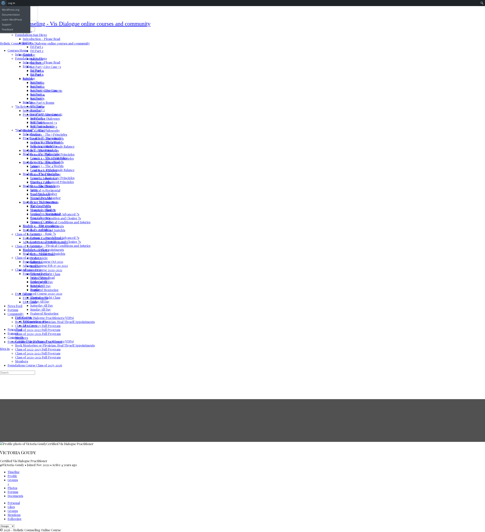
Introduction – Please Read (41, 62)
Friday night (39, 282)
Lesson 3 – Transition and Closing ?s (55, 242)
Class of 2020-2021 (28, 270)
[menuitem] (3, 3)
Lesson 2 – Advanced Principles (52, 182)
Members (21, 361)
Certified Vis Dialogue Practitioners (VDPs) (44, 341)
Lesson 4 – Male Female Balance (52, 170)
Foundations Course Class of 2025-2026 (35, 365)
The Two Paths (40, 206)
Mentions (14, 515)
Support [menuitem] (6, 24)
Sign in (5, 349)
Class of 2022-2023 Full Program (37, 349)
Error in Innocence (43, 202)
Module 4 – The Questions (41, 226)
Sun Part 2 (37, 110)
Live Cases (30, 325)
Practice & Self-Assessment (42, 138)
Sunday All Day (40, 309)
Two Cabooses (40, 218)
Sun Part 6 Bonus (42, 126)
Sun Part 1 (37, 106)
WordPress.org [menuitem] (10, 9)
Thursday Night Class (45, 297)
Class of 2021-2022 (28, 258)
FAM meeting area (35, 321)
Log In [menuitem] (11, 3)
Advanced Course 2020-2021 (42, 294)
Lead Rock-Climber (43, 194)
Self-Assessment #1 (43, 146)
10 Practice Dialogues (45, 142)
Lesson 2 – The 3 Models (47, 162)
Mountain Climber (43, 210)
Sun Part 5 (37, 122)
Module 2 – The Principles (41, 174)
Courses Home (18, 50)
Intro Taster (23, 54)
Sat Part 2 (37, 86)
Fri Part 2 (36, 74)
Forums (13, 333)
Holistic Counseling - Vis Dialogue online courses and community (75, 23)
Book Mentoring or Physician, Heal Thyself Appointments (55, 345)
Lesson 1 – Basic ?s (43, 234)
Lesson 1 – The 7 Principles (48, 158)
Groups (13, 511)
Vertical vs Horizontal (45, 214)
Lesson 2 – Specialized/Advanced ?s (54, 238)
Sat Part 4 (37, 94)
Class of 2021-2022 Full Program (37, 353)
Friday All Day (39, 301)
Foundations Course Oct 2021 (43, 262)
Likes (11, 507)
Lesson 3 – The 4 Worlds (46, 166)
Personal (14, 503)
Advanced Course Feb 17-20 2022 (45, 266)
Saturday (29, 78)
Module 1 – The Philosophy (41, 154)
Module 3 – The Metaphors (41, 186)
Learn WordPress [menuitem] (12, 19)
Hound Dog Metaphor (45, 198)
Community (16, 337)
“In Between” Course (30, 130)
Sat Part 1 (36, 82)
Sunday (28, 102)
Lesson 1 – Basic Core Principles (52, 178)
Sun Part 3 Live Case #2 (46, 114)
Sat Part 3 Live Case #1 (45, 90)
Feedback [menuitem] (7, 29)
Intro (34, 190)
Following (14, 519)
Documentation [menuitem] (11, 14)
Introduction (32, 134)
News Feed (15, 329)
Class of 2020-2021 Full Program (38, 357)
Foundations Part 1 (36, 274)
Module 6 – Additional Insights (44, 254)
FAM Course (23, 317)
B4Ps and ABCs (40, 230)
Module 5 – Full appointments (43, 250)
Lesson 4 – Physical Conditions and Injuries (60, 246)
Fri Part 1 (36, 70)
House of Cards (41, 222)
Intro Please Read (42, 278)
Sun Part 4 (37, 118)
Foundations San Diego (31, 58)
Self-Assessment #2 (43, 150)
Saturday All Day (41, 305)
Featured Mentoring (44, 313)
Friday (27, 66)
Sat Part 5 (37, 98)
